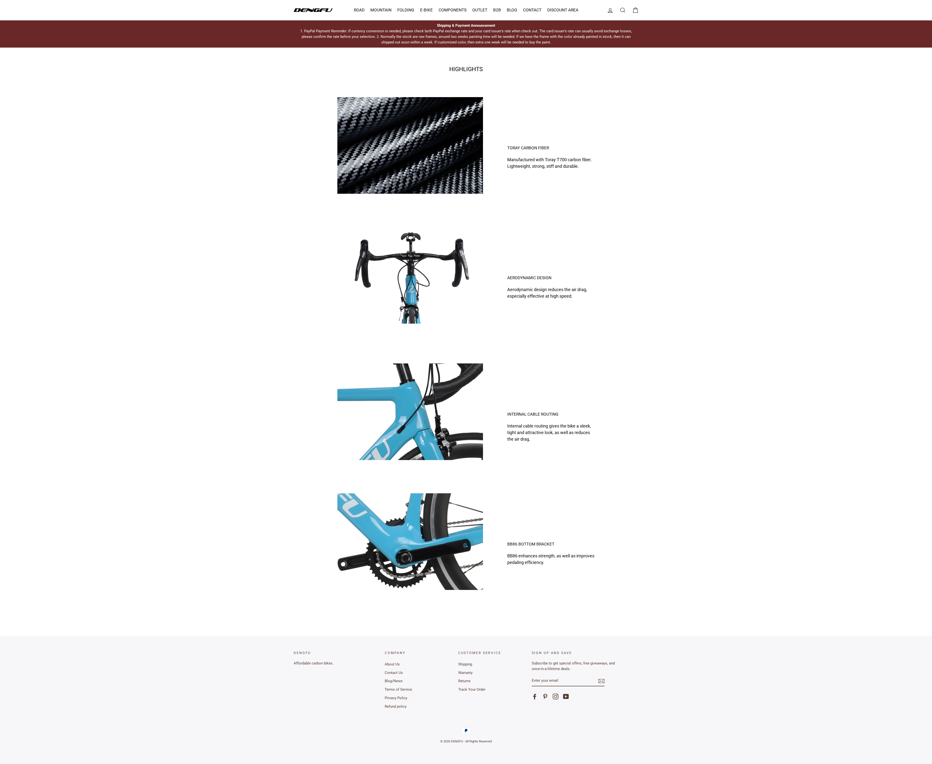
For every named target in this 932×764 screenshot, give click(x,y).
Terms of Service (398, 689)
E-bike (426, 10)
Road (359, 10)
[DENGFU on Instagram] (555, 696)
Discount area (562, 10)
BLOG (512, 10)
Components (452, 10)
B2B (497, 10)
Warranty (465, 673)
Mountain (380, 10)
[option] (466, 34)
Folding (405, 10)
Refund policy (396, 706)
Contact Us (394, 673)
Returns (464, 681)
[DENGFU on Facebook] (535, 696)
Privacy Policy (396, 698)
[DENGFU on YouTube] (566, 696)
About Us (392, 664)
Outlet (479, 10)
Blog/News (394, 681)
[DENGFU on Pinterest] (545, 696)
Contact (532, 10)
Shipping (465, 664)
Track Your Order (471, 689)
